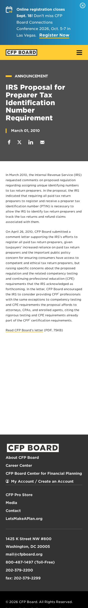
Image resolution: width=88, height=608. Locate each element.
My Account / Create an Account (42, 481)
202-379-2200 (19, 570)
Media (11, 503)
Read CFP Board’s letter (24, 330)
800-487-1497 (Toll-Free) (30, 562)
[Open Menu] (79, 53)
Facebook (9, 142)
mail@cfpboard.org (24, 554)
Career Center (19, 465)
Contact (13, 511)
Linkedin (30, 142)
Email (42, 142)
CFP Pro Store (19, 495)
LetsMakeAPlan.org (24, 519)
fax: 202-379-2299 (23, 578)
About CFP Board (22, 457)
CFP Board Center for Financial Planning (44, 473)
